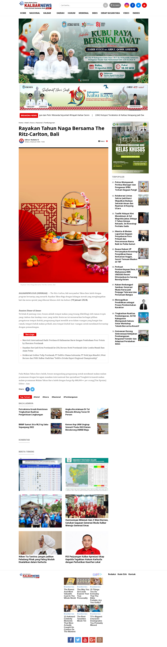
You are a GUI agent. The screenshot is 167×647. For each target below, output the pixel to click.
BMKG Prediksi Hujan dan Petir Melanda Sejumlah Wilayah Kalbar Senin (40, 115)
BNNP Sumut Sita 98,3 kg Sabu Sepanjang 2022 (33, 425)
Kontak (132, 574)
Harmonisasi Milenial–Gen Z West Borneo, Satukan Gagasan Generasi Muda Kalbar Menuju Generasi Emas (86, 523)
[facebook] (132, 5)
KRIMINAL (84, 13)
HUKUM (71, 13)
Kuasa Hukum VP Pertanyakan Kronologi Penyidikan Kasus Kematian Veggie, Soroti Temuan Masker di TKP (126, 255)
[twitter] (138, 5)
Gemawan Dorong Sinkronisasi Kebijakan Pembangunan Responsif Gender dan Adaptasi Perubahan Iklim (126, 337)
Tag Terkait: (25, 397)
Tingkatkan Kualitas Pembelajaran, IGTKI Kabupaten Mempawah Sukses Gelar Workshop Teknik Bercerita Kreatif (127, 319)
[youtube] (144, 5)
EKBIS (95, 13)
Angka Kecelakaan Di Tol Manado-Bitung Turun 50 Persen (77, 412)
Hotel (27, 123)
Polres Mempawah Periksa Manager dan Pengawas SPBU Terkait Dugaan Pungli (126, 186)
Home (21, 123)
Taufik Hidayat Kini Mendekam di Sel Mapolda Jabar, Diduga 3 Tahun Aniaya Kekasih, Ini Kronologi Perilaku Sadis (126, 220)
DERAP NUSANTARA (110, 13)
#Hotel (37, 397)
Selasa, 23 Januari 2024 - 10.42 (35, 142)
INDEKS (136, 13)
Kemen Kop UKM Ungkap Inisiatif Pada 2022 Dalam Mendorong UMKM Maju (78, 427)
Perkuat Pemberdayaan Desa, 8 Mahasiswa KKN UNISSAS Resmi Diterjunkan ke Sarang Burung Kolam (126, 273)
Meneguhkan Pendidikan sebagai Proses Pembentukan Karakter (125, 304)
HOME (23, 13)
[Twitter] (32, 389)
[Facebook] (27, 389)
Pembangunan (49, 123)
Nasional (39, 123)
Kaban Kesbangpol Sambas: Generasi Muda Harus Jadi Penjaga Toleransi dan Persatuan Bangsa (126, 289)
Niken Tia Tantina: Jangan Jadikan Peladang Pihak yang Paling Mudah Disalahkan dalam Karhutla (37, 559)
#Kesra (46, 397)
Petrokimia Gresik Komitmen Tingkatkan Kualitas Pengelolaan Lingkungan (33, 412)
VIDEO (126, 13)
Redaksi (112, 574)
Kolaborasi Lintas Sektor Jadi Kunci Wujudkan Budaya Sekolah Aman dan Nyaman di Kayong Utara (124, 202)
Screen (116, 5)
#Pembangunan (71, 397)
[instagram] (126, 5)
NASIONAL (34, 13)
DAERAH (60, 13)
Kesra (32, 123)
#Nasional (56, 397)
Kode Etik (122, 574)
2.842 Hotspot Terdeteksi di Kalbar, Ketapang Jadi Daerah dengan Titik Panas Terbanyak (120, 115)
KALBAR (47, 13)
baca (102, 141)
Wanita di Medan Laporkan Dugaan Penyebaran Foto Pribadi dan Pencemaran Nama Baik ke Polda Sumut (125, 237)
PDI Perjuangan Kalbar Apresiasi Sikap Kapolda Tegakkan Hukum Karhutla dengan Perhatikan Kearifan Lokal (84, 559)
